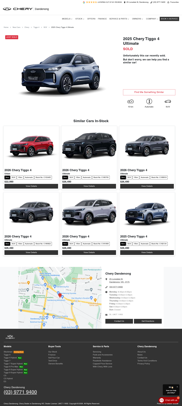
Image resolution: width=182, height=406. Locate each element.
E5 (5, 382)
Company (151, 19)
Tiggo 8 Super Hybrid (13, 370)
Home (6, 27)
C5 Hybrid (8, 379)
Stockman (8, 352)
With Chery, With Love (102, 367)
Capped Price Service (102, 364)
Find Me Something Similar (149, 92)
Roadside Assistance (102, 361)
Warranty (97, 358)
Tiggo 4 (36, 27)
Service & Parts (118, 19)
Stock (78, 19)
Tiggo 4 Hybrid (10, 358)
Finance (102, 19)
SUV (45, 27)
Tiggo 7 (7, 361)
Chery (27, 27)
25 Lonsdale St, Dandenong (137, 2)
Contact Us (119, 321)
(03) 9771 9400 (159, 2)
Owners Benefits (55, 364)
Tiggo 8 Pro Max (11, 367)
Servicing (97, 352)
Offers (91, 19)
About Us (141, 352)
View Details (31, 186)
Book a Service (169, 19)
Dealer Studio (172, 404)
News (140, 355)
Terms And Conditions (147, 361)
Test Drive (52, 361)
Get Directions (148, 321)
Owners (136, 19)
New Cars (16, 27)
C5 (5, 376)
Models (66, 19)
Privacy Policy (143, 364)
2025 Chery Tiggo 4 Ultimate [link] (62, 27)
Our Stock (52, 352)
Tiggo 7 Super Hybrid (13, 364)
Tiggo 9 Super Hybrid (13, 373)
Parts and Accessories (103, 355)
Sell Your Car (54, 358)
